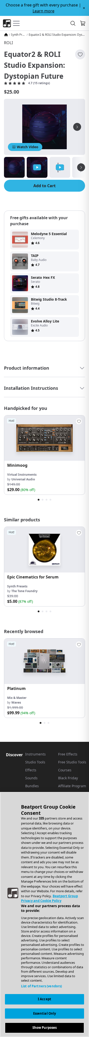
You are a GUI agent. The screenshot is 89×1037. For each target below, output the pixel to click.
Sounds (31, 778)
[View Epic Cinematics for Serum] (44, 549)
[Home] (6, 35)
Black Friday (68, 778)
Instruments (35, 754)
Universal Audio (23, 479)
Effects (30, 770)
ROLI (8, 42)
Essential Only (44, 1013)
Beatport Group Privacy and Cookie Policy (49, 898)
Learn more (43, 11)
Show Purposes (44, 1027)
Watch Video (27, 146)
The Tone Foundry (24, 591)
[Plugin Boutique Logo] (7, 23)
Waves (16, 702)
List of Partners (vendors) (41, 986)
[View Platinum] (44, 661)
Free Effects (67, 754)
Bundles (32, 786)
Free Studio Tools (72, 762)
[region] (44, 914)
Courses (64, 770)
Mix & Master (16, 698)
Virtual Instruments (22, 474)
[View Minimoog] (44, 438)
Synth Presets (18, 35)
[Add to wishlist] (80, 54)
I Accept (44, 999)
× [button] (84, 8)
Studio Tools (35, 762)
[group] (44, 455)
